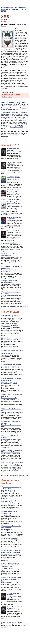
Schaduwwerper (6, 255)
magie (12, 92)
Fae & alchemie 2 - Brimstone (10, 340)
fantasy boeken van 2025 (20, 475)
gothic (7, 92)
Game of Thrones (6, 529)
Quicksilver (14, 315)
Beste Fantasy (7, 7)
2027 (8, 9)
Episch (13, 9)
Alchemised (14, 325)
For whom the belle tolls (9, 398)
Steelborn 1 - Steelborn (14, 231)
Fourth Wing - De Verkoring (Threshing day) (13, 203)
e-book (10, 97)
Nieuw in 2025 (10, 311)
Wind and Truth (6, 515)
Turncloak (13, 243)
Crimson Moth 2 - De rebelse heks (12, 412)
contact (25, 624)
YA (25, 9)
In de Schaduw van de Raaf (9, 582)
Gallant (4, 97)
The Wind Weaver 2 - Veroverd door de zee (13, 176)
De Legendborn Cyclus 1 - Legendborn (14, 217)
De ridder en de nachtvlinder (10, 368)
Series (20, 9)
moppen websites (15, 624)
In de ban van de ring (8, 490)
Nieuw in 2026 (10, 145)
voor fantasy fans (14, 135)
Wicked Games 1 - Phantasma (10, 452)
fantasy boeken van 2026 (20, 306)
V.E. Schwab (5, 18)
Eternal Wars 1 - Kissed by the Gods (14, 163)
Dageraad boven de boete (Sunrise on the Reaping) (9, 382)
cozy (3, 11)
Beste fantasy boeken (10, 482)
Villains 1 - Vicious (13, 190)
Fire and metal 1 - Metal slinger (11, 439)
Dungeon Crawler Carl (8, 282)
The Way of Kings (6, 568)
